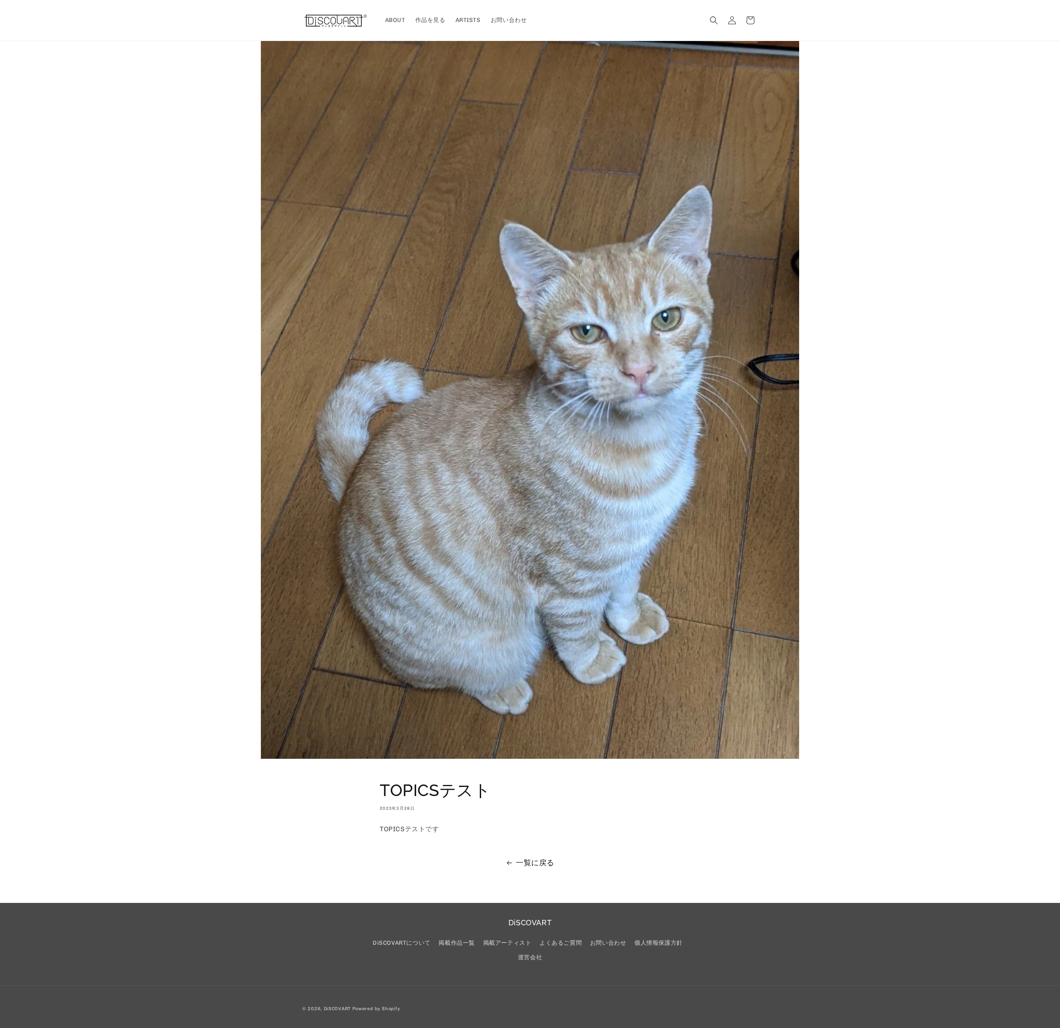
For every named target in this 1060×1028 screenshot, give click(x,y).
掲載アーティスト (507, 942)
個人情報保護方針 (658, 942)
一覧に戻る (535, 862)
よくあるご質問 (561, 942)
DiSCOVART (337, 1008)
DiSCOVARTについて (402, 942)
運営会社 (530, 957)
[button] (714, 20)
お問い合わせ (608, 942)
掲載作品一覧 (456, 942)
